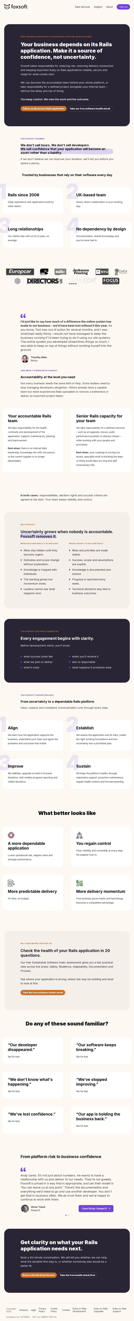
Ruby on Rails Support (119, 1310)
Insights (98, 6)
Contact (66, 1310)
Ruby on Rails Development (79, 1310)
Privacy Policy (42, 1310)
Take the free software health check (43, 992)
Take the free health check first (77, 1275)
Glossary (23, 1310)
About (109, 6)
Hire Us (123, 6)
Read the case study (95, 1195)
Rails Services (82, 6)
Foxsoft (15, 7)
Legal (33, 1310)
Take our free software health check (90, 108)
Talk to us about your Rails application (44, 108)
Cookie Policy (54, 1310)
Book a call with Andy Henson (39, 1275)
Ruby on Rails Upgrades (101, 1310)
